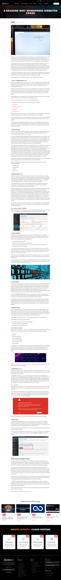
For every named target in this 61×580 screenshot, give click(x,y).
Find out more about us (9, 569)
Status (48, 0)
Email (31, 3)
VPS (26, 196)
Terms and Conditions (21, 566)
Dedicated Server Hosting (17, 106)
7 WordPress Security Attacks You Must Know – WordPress (25, 364)
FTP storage (42, 196)
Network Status (20, 569)
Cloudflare (44, 156)
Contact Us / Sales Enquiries (50, 565)
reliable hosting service (25, 329)
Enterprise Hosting (34, 572)
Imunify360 (14, 333)
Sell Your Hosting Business (22, 572)
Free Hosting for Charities (22, 570)
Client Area (20, 576)
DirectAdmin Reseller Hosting (35, 565)
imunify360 (13, 395)
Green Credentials (21, 571)
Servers (34, 3)
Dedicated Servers (34, 569)
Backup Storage (33, 570)
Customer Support (49, 562)
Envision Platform (20, 563)
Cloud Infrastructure (21, 564)
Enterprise (46, 3)
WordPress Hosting (15, 111)
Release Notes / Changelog (22, 575)
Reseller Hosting (24, 3)
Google (20, 369)
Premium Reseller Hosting (35, 566)
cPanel (25, 199)
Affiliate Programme (21, 573)
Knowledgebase (20, 565)
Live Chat (57, 0)
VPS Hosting (14, 109)
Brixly (40, 463)
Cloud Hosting (14, 104)
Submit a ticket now (29, 491)
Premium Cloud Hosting (34, 563)
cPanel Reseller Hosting (34, 564)
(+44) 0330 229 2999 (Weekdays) (50, 568)
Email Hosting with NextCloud (35, 571)
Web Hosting (17, 3)
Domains (40, 3)
